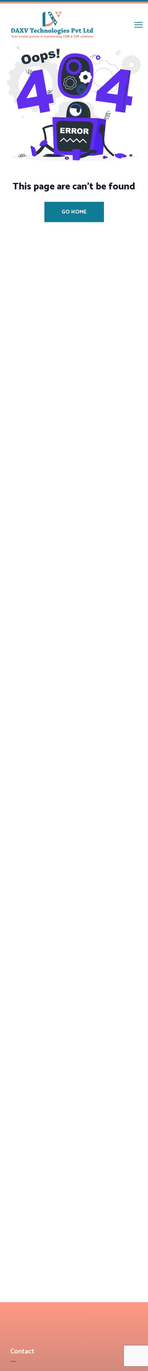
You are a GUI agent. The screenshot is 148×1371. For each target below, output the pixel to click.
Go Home (74, 212)
